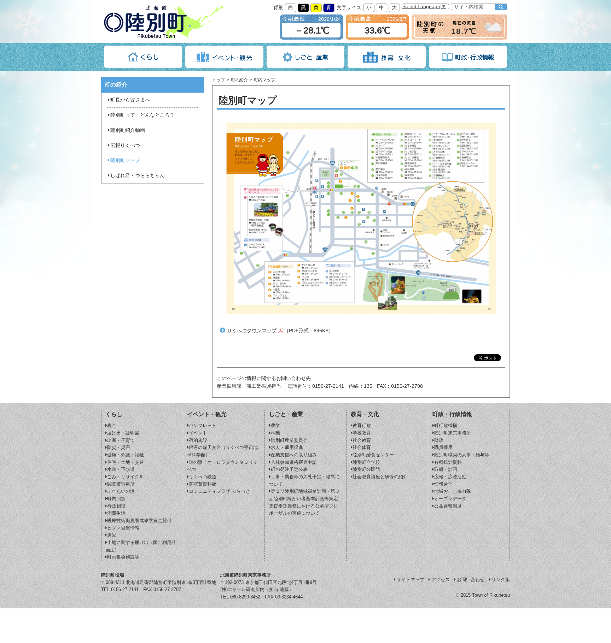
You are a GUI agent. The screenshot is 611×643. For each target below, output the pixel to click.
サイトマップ (410, 579)
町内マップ (264, 80)
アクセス (440, 579)
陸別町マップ (125, 160)
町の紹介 (239, 80)
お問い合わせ (470, 579)
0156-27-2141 (125, 589)
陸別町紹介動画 (127, 130)
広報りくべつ (125, 145)
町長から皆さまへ (130, 100)
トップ (218, 80)
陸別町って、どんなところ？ (142, 115)
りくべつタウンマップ (252, 330)
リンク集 (500, 579)
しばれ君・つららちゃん (137, 175)
